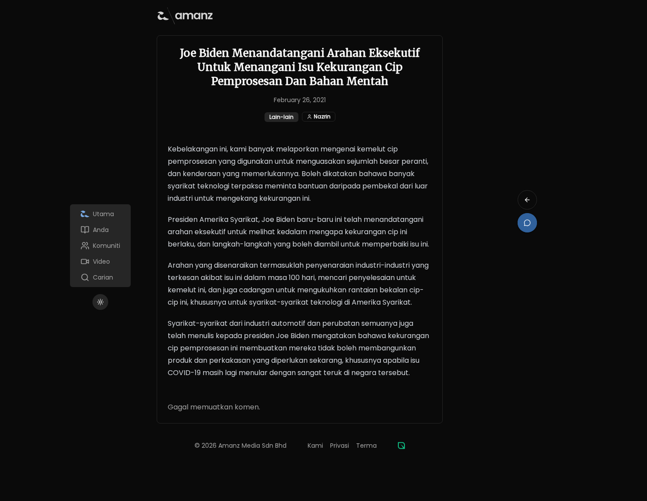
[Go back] (527, 200)
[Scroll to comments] (527, 222)
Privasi (339, 445)
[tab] (100, 214)
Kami (315, 445)
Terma (366, 445)
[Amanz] (401, 445)
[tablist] (100, 245)
